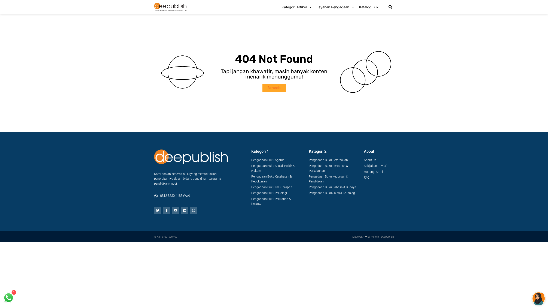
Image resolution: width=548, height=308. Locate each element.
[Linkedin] (184, 210)
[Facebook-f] (166, 210)
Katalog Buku (369, 7)
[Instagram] (193, 210)
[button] (390, 7)
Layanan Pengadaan (333, 7)
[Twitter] (157, 210)
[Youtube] (175, 210)
